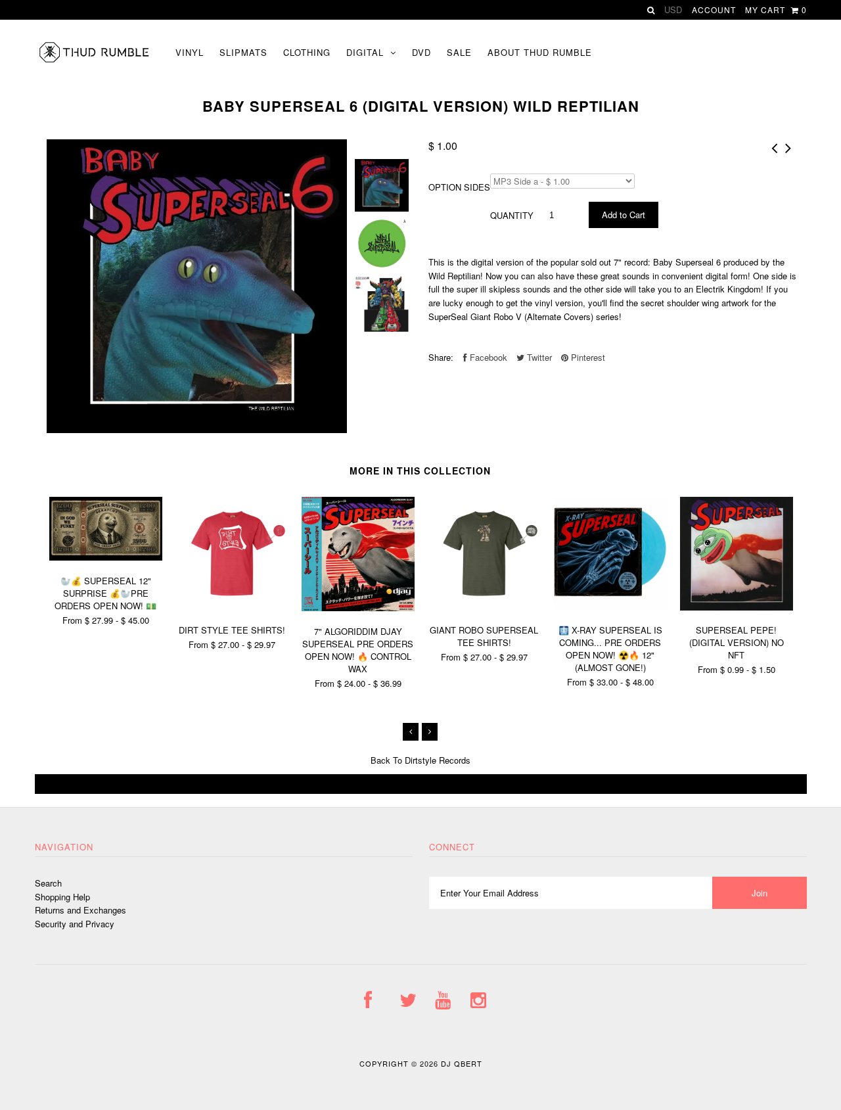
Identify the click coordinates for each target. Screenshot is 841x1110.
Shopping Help (62, 896)
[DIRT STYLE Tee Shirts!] (231, 606)
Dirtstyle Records (437, 760)
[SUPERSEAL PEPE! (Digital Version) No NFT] (736, 607)
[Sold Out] (421, 784)
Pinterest (586, 357)
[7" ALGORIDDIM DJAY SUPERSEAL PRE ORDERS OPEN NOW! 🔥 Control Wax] (358, 607)
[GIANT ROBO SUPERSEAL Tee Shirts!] (484, 606)
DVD (421, 52)
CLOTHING (306, 52)
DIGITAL (365, 52)
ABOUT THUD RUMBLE (540, 52)
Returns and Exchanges (80, 910)
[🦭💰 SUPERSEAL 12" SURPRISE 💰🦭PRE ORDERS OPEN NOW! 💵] (105, 557)
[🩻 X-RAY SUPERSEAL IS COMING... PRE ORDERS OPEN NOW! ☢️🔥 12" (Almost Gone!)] (610, 606)
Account (714, 9)
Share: (440, 357)
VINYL (189, 52)
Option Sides (459, 187)
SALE (459, 52)
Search (48, 883)
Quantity (512, 215)
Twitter (538, 357)
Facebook (487, 357)
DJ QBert (461, 1063)
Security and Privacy (74, 923)
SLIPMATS (243, 52)
